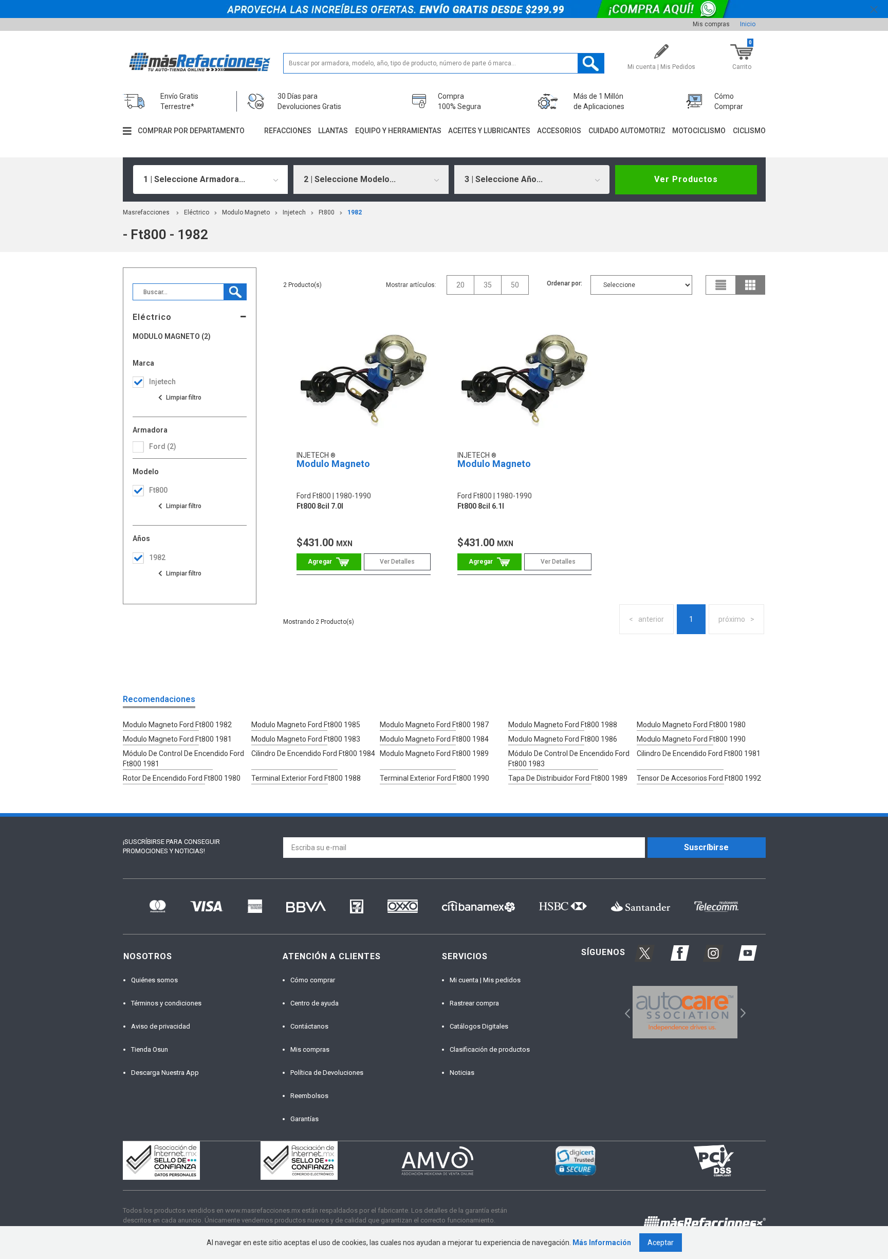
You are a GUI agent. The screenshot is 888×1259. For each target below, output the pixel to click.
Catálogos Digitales (479, 1026)
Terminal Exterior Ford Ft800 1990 (434, 778)
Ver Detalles (397, 561)
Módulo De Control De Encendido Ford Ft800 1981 (183, 758)
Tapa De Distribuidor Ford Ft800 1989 (567, 778)
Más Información (601, 1242)
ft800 (327, 212)
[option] (685, 1012)
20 (460, 285)
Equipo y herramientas (398, 131)
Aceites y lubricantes (489, 131)
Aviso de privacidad (160, 1026)
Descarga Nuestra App (165, 1072)
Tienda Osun (149, 1049)
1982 (354, 212)
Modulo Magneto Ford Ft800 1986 (562, 739)
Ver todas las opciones (179, 397)
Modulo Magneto (246, 212)
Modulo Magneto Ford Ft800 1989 (434, 753)
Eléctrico (196, 212)
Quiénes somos (154, 980)
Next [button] (741, 1011)
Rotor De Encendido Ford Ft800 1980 (181, 778)
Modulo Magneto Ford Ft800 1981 (177, 739)
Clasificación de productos (490, 1049)
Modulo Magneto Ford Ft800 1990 (691, 739)
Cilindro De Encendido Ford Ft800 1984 (313, 753)
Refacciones (287, 131)
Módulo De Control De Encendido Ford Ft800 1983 (569, 758)
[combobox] (210, 179)
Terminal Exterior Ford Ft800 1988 (306, 778)
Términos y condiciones (166, 1003)
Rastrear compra (474, 1003)
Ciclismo (749, 131)
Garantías (304, 1119)
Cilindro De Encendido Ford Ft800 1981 (699, 753)
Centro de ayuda (314, 1003)
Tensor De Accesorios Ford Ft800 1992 (699, 778)
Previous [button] (624, 1011)
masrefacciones (146, 212)
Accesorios (559, 131)
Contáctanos (309, 1026)
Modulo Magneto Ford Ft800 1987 (434, 725)
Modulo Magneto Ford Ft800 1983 (305, 739)
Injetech (294, 212)
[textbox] (443, 63)
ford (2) (162, 446)
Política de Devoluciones (326, 1072)
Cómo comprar (312, 980)
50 (515, 285)
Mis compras (711, 24)
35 (488, 285)
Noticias (462, 1072)
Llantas (333, 131)
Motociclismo (699, 131)
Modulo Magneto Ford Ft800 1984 (434, 739)
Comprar (329, 561)
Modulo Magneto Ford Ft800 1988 (562, 725)
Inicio (747, 24)
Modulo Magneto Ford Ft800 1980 (691, 725)
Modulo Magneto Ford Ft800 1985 (305, 725)
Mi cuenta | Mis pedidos (485, 980)
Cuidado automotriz (626, 131)
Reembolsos (309, 1096)
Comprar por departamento (191, 131)
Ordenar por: (564, 283)
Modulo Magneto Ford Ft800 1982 (177, 725)
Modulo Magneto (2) (172, 336)
